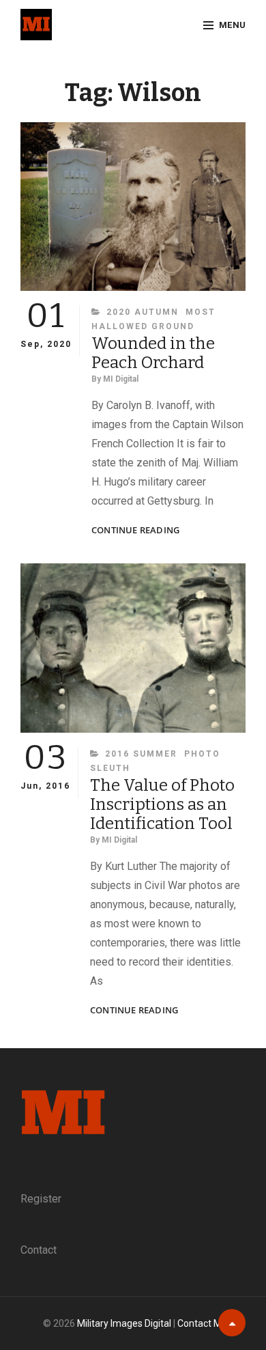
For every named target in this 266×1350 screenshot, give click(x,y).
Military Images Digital (124, 1323)
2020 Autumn (142, 312)
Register (40, 1198)
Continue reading (135, 530)
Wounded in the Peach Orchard (153, 353)
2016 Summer (141, 754)
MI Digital (120, 379)
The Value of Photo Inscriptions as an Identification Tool (162, 804)
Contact (38, 1249)
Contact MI (200, 1323)
